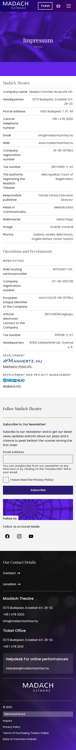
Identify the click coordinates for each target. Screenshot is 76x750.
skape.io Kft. (12, 386)
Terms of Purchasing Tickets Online (26, 733)
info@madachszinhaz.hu (20, 621)
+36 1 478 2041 (13, 646)
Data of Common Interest (20, 739)
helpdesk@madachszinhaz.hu (27, 668)
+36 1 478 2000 (13, 614)
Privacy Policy (43, 480)
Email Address (13, 452)
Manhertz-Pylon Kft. (17, 366)
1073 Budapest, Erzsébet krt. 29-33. (28, 608)
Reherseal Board (14, 714)
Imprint (7, 721)
